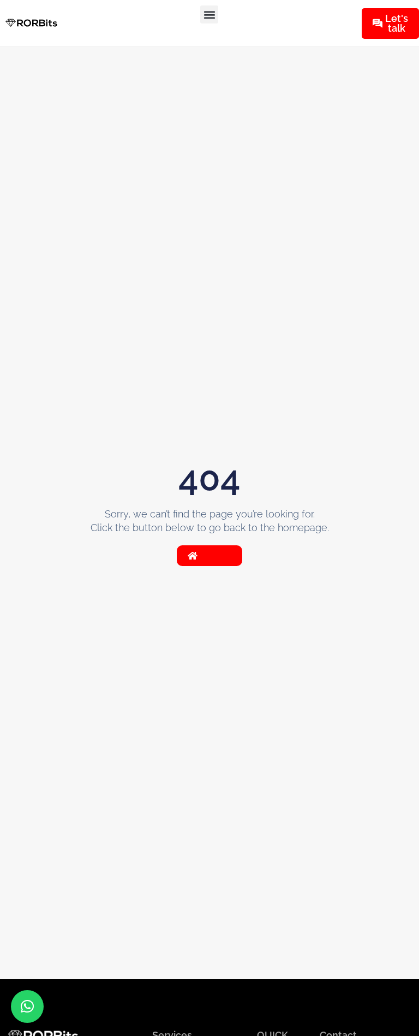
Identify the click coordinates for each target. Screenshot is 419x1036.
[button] (209, 14)
